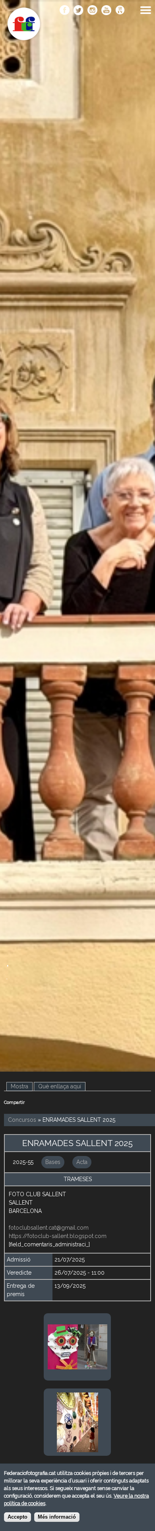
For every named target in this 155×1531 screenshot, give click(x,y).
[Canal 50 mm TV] (120, 11)
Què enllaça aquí (59, 1086)
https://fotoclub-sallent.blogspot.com (58, 1236)
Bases (52, 1162)
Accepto (17, 1517)
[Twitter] (78, 11)
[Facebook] (65, 11)
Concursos (22, 1120)
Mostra (22, 1086)
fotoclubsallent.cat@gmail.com (49, 1227)
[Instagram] (92, 11)
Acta (81, 1162)
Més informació (57, 1517)
